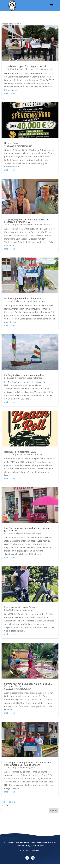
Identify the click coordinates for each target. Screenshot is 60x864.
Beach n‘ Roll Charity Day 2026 (20, 451)
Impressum (23, 850)
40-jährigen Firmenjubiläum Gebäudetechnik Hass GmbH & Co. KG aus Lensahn (27, 763)
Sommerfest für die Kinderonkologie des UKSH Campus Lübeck (28, 685)
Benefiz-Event (11, 143)
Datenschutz (35, 850)
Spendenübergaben (26, 69)
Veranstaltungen (44, 69)
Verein (47, 224)
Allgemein (21, 224)
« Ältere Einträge (9, 802)
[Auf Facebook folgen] (27, 858)
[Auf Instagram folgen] (33, 858)
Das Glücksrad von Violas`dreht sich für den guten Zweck (27, 529)
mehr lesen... (10, 93)
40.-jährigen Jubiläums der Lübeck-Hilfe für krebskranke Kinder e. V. (26, 220)
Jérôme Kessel (38, 845)
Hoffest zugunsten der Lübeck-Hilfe (22, 298)
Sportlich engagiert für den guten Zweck (25, 66)
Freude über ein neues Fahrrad (20, 607)
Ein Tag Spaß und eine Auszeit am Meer (25, 375)
